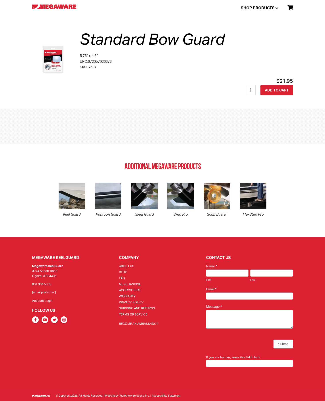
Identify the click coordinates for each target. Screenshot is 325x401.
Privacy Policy (131, 302)
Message (214, 306)
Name (211, 266)
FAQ (122, 278)
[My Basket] (288, 7)
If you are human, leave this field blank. (233, 357)
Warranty (127, 296)
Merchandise (130, 284)
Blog (123, 272)
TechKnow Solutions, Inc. (134, 395)
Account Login (42, 300)
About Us (126, 266)
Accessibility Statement (166, 395)
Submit (283, 344)
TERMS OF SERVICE (133, 314)
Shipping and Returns (137, 308)
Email (211, 289)
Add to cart (277, 90)
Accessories (129, 290)
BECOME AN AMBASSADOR (139, 323)
